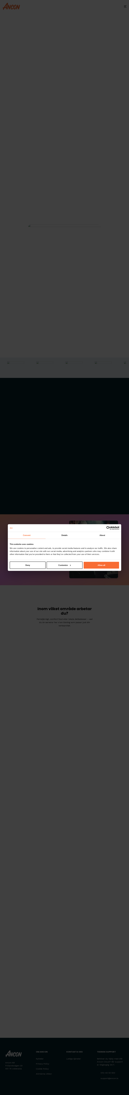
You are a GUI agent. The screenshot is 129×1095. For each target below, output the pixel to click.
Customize (63, 565)
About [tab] (102, 535)
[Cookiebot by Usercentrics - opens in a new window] (108, 528)
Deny (27, 565)
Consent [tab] (26, 535)
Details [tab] (64, 535)
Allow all (101, 565)
